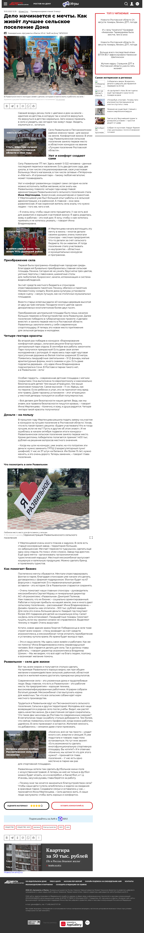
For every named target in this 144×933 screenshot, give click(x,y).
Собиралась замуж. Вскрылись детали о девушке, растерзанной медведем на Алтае (121, 83)
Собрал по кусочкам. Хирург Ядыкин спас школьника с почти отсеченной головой (123, 130)
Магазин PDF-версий (73, 881)
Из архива (60, 99)
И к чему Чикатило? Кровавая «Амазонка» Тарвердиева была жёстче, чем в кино (118, 32)
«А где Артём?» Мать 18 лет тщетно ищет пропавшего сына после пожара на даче (122, 93)
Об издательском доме (36, 881)
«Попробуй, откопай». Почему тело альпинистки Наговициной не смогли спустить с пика (122, 102)
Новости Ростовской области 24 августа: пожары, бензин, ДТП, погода (117, 21)
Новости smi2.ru (13, 872)
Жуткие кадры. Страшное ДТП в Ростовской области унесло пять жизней (118, 66)
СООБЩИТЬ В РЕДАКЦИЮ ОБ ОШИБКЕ (71, 885)
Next (87, 495)
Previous (9, 495)
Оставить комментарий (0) (72, 806)
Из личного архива (14, 535)
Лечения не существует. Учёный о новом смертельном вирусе (122, 110)
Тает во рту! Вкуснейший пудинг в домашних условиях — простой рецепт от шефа (122, 120)
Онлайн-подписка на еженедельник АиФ (103, 881)
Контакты (129, 881)
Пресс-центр (55, 881)
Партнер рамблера (50, 922)
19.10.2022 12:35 (10, 11)
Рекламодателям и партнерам (39, 885)
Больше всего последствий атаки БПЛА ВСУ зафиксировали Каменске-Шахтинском (117, 54)
